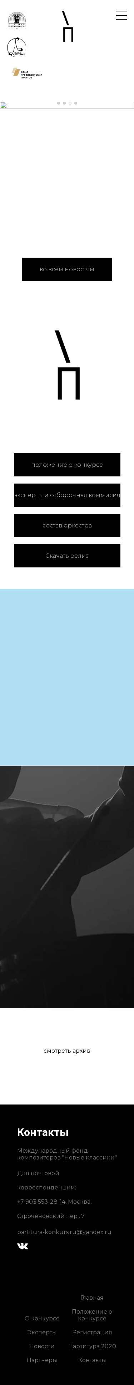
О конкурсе (42, 1318)
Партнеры (42, 1360)
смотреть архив (67, 1050)
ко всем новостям (67, 269)
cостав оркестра (67, 525)
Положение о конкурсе (92, 1315)
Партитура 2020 (92, 1346)
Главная (92, 1297)
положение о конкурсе (67, 464)
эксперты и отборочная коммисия (67, 495)
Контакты (92, 1360)
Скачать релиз (67, 555)
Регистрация (92, 1332)
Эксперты (42, 1332)
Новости (42, 1346)
